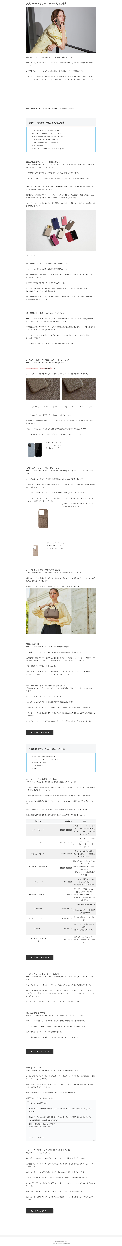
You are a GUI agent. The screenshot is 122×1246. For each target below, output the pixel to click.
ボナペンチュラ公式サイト (40, 732)
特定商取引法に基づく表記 (61, 1241)
